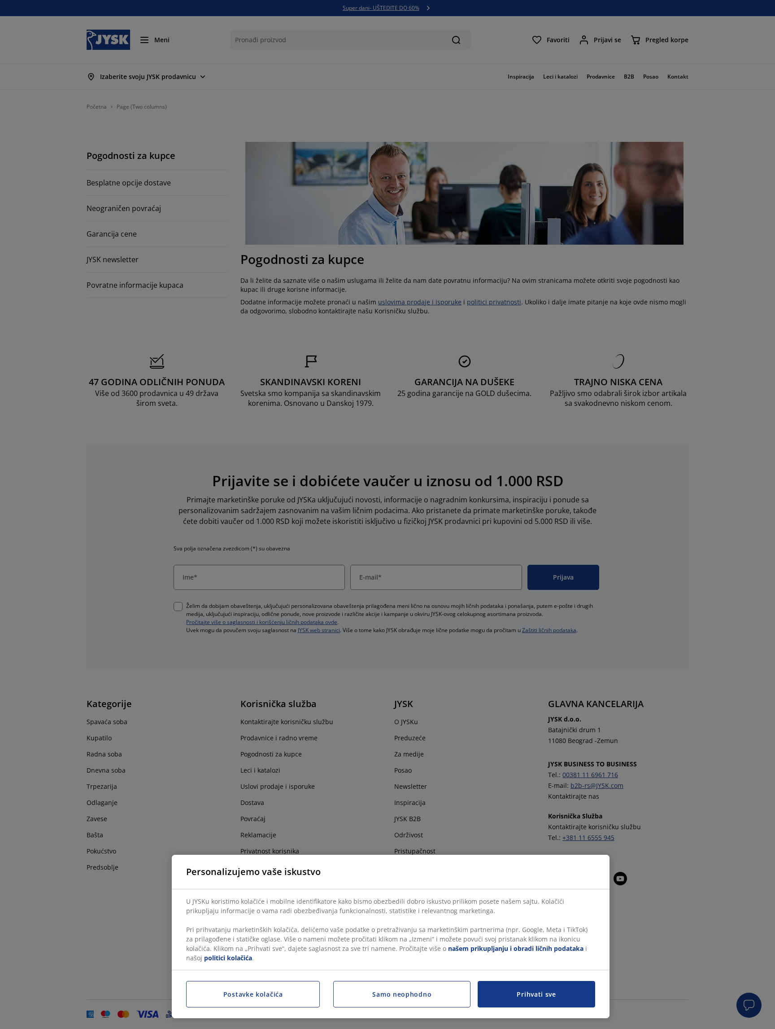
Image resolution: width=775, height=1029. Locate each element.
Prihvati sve (536, 994)
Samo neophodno (401, 994)
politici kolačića (228, 958)
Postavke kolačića (253, 994)
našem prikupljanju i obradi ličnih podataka (515, 948)
